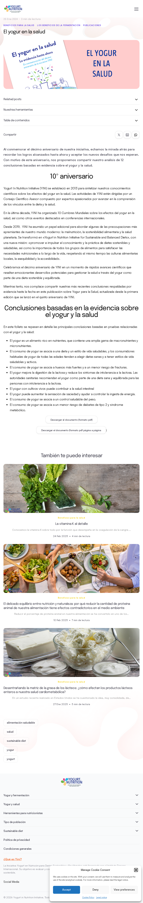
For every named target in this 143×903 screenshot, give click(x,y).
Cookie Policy (88, 897)
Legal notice (101, 897)
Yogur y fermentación (16, 795)
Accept (66, 889)
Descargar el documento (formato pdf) (72, 419)
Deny (95, 889)
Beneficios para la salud (18, 25)
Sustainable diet (13, 831)
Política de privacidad (16, 840)
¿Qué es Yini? (12, 859)
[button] (136, 870)
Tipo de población (14, 822)
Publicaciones (92, 25)
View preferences (124, 889)
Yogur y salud (11, 804)
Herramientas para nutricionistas (23, 813)
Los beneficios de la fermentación (58, 25)
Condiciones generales (17, 848)
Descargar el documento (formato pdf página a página (71, 430)
